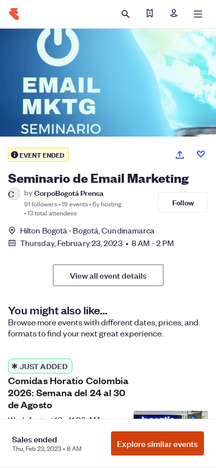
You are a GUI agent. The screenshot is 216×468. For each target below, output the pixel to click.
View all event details (108, 275)
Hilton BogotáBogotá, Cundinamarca (87, 230)
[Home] (14, 14)
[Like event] (201, 154)
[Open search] (126, 14)
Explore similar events (157, 443)
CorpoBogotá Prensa (68, 192)
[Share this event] (180, 155)
